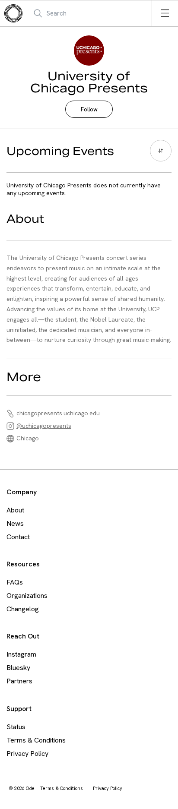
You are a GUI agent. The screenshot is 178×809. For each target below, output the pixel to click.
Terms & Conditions (36, 740)
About (15, 510)
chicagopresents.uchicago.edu (58, 413)
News (15, 523)
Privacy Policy (27, 753)
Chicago (27, 438)
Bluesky (18, 667)
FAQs (14, 582)
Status (15, 726)
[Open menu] (165, 13)
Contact (18, 536)
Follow (89, 109)
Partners (19, 681)
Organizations (27, 595)
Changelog (22, 608)
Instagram (21, 654)
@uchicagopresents (43, 426)
